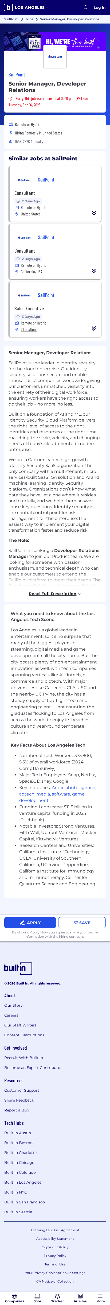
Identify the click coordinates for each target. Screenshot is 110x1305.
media (43, 794)
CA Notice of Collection (55, 1281)
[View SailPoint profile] (55, 41)
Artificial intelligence (73, 787)
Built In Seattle (18, 1212)
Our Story (13, 1005)
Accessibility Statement (55, 1239)
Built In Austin (17, 1132)
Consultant (24, 193)
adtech (26, 794)
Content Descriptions (24, 1035)
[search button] (85, 7)
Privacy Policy (55, 1256)
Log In (100, 7)
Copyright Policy (55, 1247)
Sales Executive (29, 308)
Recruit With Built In (23, 1057)
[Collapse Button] (94, 213)
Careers (11, 1015)
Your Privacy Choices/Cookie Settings (55, 1273)
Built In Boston (18, 1142)
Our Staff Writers (20, 1025)
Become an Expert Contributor (33, 1067)
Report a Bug (16, 1110)
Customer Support (21, 1090)
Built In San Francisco (24, 1202)
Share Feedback (19, 1100)
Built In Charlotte (20, 1152)
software (61, 794)
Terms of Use (55, 1264)
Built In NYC (15, 1192)
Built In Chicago (19, 1162)
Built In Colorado (20, 1172)
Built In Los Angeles (22, 1182)
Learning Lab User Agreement (55, 1230)
